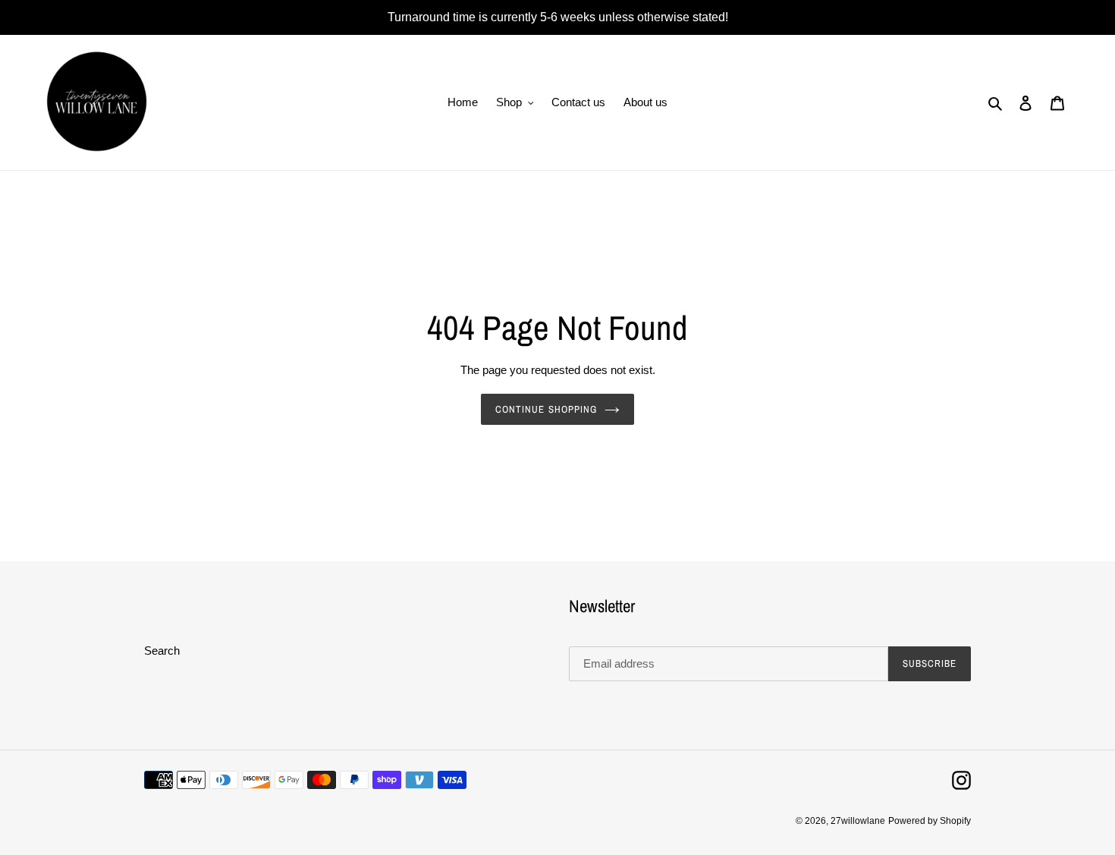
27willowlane (858, 821)
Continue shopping (546, 409)
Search (162, 650)
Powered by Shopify (929, 821)
